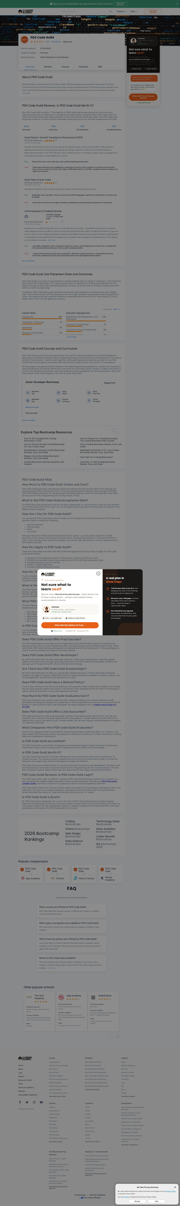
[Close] (98, 573)
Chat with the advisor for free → (69, 625)
